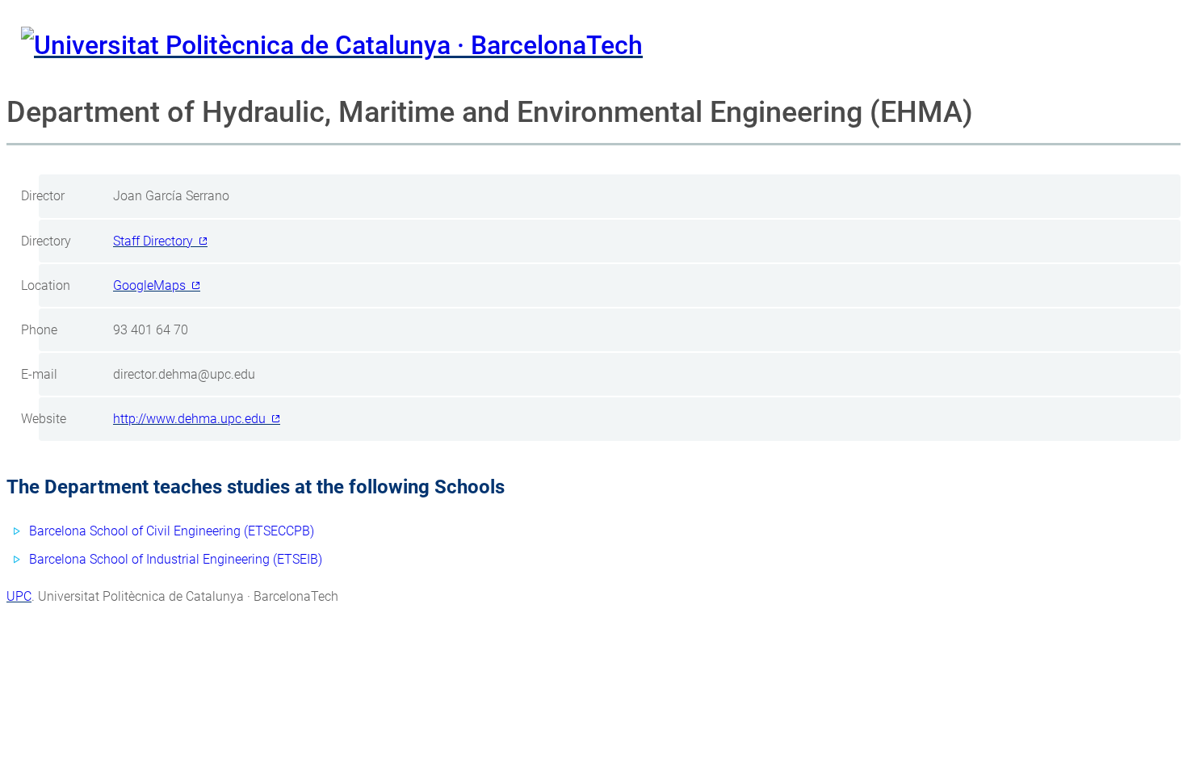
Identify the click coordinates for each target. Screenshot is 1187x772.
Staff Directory (153, 241)
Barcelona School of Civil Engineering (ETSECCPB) (171, 531)
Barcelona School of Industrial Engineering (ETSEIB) (175, 559)
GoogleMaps (149, 285)
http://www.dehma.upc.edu (189, 418)
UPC (18, 596)
